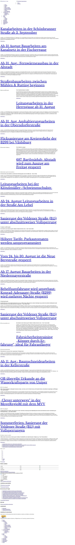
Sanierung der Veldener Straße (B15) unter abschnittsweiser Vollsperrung (28, 220)
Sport (4, 15)
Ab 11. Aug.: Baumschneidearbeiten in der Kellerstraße (27, 363)
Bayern (5, 14)
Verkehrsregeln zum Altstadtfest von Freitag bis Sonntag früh (13, 445)
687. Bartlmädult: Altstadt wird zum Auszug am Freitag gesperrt (36, 163)
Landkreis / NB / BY (6, 12)
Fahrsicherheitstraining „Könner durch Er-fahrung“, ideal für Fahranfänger (26, 340)
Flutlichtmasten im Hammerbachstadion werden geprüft (12, 446)
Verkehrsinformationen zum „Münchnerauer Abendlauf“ (12, 444)
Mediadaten (5, 23)
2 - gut (2, 475)
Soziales (5, 5)
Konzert (5, 19)
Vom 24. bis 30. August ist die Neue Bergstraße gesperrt (27, 258)
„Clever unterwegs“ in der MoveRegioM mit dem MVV (22, 402)
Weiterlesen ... (2, 41)
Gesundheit (5, 21)
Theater (5, 18)
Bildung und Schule (7, 9)
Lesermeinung (5, 22)
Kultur (4, 16)
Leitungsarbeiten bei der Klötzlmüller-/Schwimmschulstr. (26, 186)
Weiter (3, 459)
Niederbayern (6, 13)
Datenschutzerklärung (6, 509)
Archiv (3, 542)
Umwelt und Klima (7, 8)
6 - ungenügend (4, 479)
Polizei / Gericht (7, 7)
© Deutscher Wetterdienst (4, 471)
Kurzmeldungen (7, 11)
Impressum (4, 508)
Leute (5, 6)
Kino (5, 17)
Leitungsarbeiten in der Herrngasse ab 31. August (35, 105)
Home (18, 2)
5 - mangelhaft (4, 478)
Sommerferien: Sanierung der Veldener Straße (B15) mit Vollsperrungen (24, 426)
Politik (5, 4)
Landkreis (6, 530)
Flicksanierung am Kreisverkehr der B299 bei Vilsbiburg (28, 140)
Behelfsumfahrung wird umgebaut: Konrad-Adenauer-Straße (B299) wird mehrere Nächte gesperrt (27, 292)
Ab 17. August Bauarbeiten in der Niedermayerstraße (25, 273)
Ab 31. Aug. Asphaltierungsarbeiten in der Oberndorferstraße (27, 123)
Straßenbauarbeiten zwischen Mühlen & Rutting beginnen (23, 83)
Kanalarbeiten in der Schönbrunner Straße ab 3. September (28, 30)
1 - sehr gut (3, 474)
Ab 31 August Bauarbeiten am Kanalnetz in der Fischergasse (23, 48)
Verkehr (5, 10)
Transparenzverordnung (6, 510)
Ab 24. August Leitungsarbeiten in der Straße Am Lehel (26, 203)
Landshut (19, 3)
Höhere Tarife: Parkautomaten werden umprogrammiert (24, 241)
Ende (3, 460)
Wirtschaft (5, 20)
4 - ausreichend (4, 477)
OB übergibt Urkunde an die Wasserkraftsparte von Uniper (23, 380)
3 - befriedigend (4, 476)
